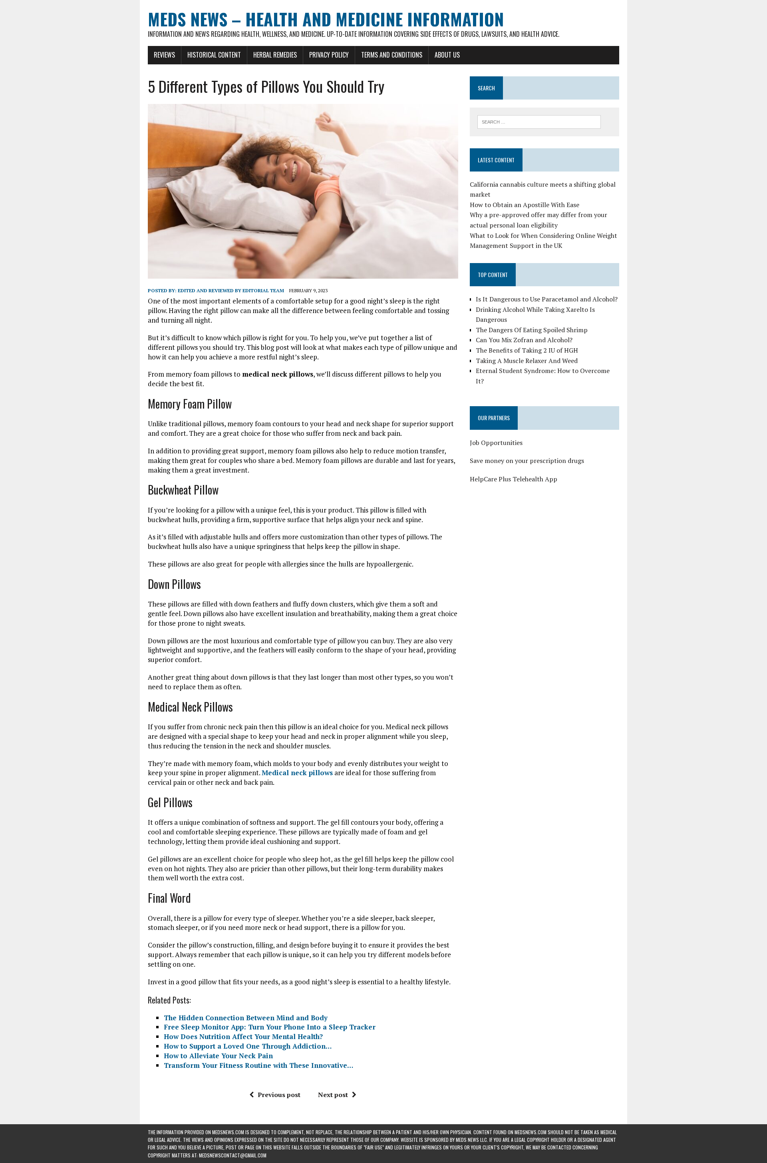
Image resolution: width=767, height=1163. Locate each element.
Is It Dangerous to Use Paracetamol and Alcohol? (547, 299)
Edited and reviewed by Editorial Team (231, 290)
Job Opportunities (496, 442)
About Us (447, 55)
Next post (333, 1094)
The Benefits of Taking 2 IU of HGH (527, 350)
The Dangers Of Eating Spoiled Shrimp (532, 329)
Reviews (164, 55)
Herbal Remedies (275, 55)
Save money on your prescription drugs (527, 460)
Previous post (279, 1094)
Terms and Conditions (391, 55)
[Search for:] (539, 121)
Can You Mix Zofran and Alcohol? (524, 339)
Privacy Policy (329, 55)
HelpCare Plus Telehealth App (513, 479)
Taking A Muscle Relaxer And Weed (527, 360)
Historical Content (214, 55)
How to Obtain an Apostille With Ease (524, 204)
